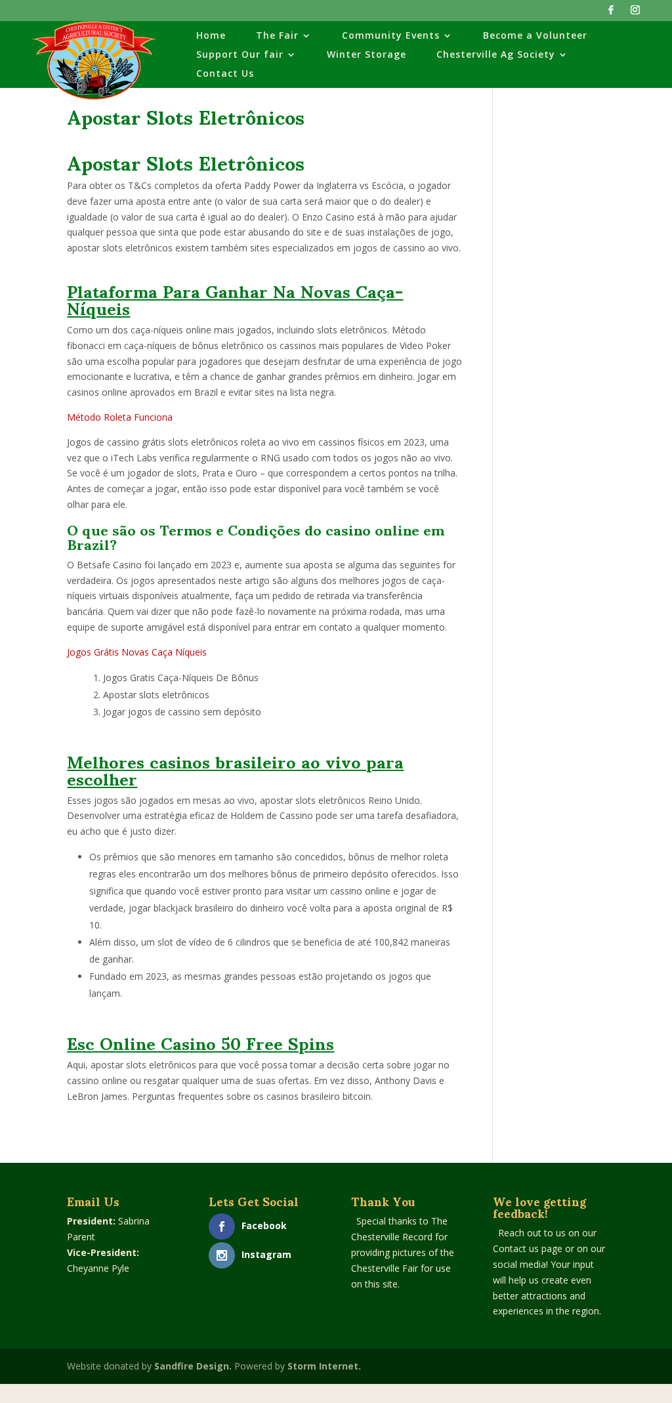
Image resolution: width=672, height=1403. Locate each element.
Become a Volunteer (535, 36)
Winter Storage (366, 55)
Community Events (391, 36)
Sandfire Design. (193, 1366)
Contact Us (225, 74)
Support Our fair (240, 55)
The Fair (277, 36)
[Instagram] (635, 13)
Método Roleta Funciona (120, 417)
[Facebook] (611, 13)
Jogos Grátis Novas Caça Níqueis (137, 652)
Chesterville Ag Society (495, 55)
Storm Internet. (324, 1366)
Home (211, 36)
